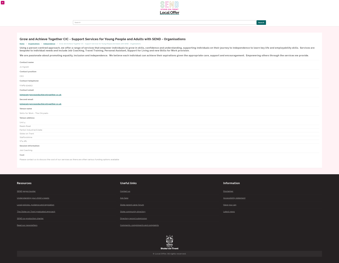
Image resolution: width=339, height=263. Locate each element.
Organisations (34, 44)
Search (261, 23)
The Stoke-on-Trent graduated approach (36, 211)
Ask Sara (124, 198)
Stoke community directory (132, 211)
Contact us (125, 191)
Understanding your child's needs (33, 198)
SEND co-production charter (30, 218)
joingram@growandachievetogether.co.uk (40, 95)
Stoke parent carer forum (132, 205)
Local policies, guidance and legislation (35, 205)
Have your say (229, 205)
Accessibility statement (234, 198)
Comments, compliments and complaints (139, 225)
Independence (49, 44)
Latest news (229, 211)
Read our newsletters (27, 225)
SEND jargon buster (26, 191)
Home (22, 44)
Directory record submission (133, 218)
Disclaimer (228, 191)
